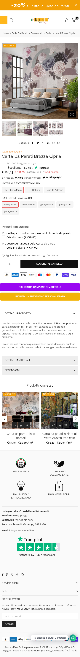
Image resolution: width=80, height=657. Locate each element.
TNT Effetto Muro (13, 190)
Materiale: (21, 183)
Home (5, 33)
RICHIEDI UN (40, 287)
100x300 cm (10, 204)
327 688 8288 (38, 524)
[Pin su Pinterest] (43, 143)
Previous (4, 81)
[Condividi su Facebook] (32, 143)
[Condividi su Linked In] (48, 143)
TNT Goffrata (34, 190)
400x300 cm (65, 204)
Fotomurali (36, 33)
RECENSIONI (12, 370)
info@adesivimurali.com (22, 530)
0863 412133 (20, 515)
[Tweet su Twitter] (38, 143)
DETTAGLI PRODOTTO (18, 313)
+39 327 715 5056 (24, 519)
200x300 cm (28, 204)
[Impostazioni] (66, 20)
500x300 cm (10, 211)
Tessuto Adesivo (54, 190)
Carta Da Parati (19, 33)
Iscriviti (9, 624)
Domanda (52, 255)
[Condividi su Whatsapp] (53, 143)
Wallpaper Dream (12, 151)
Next (75, 81)
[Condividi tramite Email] (58, 143)
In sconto (9, 45)
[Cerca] (11, 20)
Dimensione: (17, 198)
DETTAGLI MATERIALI (17, 360)
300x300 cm (46, 204)
